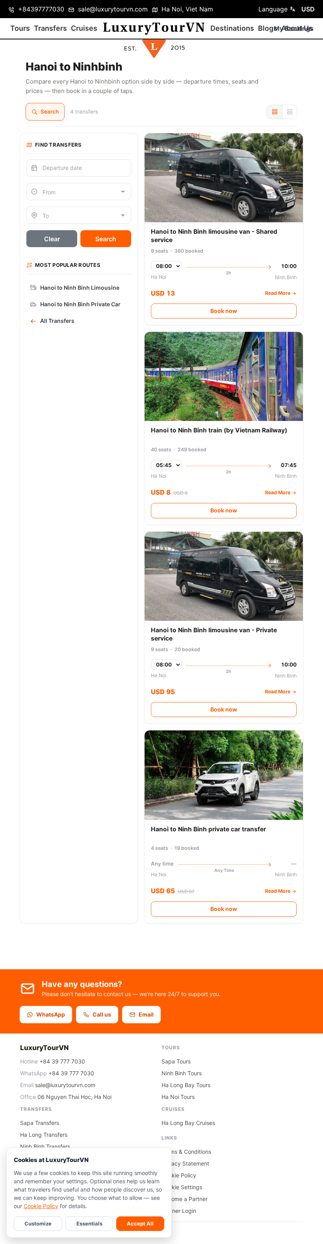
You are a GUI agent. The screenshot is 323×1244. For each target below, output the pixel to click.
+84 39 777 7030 (62, 1061)
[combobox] (78, 191)
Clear (52, 239)
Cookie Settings (182, 1187)
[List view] (289, 112)
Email (146, 1014)
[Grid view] (274, 112)
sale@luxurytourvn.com (112, 9)
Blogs (267, 28)
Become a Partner (185, 1199)
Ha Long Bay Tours (186, 1085)
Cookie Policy (41, 1206)
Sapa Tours (176, 1061)
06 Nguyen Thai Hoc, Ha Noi (74, 1096)
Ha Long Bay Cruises (188, 1122)
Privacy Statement (185, 1163)
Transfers (50, 28)
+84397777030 (40, 9)
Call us (102, 1014)
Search (50, 111)
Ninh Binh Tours (182, 1073)
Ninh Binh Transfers (45, 1146)
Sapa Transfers (39, 1122)
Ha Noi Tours (178, 1096)
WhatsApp (50, 1014)
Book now (223, 310)
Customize (38, 1223)
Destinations (232, 28)
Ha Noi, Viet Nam (186, 9)
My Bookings (294, 28)
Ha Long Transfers (43, 1134)
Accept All (140, 1223)
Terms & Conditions (186, 1151)
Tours (20, 28)
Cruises (84, 28)
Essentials (89, 1223)
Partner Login (179, 1210)
